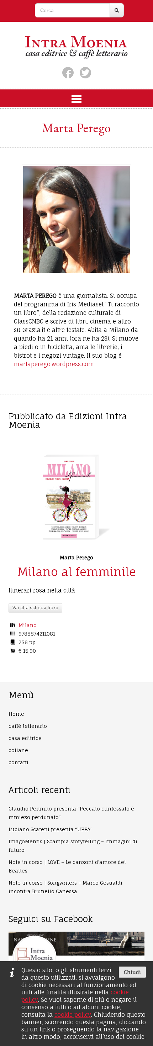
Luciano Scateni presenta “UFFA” (50, 829)
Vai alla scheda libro (35, 607)
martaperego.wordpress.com (54, 364)
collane (18, 750)
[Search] (117, 10)
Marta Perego (76, 557)
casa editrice (25, 738)
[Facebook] (68, 72)
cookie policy (72, 1014)
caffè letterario (28, 726)
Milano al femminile (76, 572)
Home (16, 714)
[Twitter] (85, 72)
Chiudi (132, 972)
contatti (18, 762)
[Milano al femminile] (69, 497)
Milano (28, 625)
